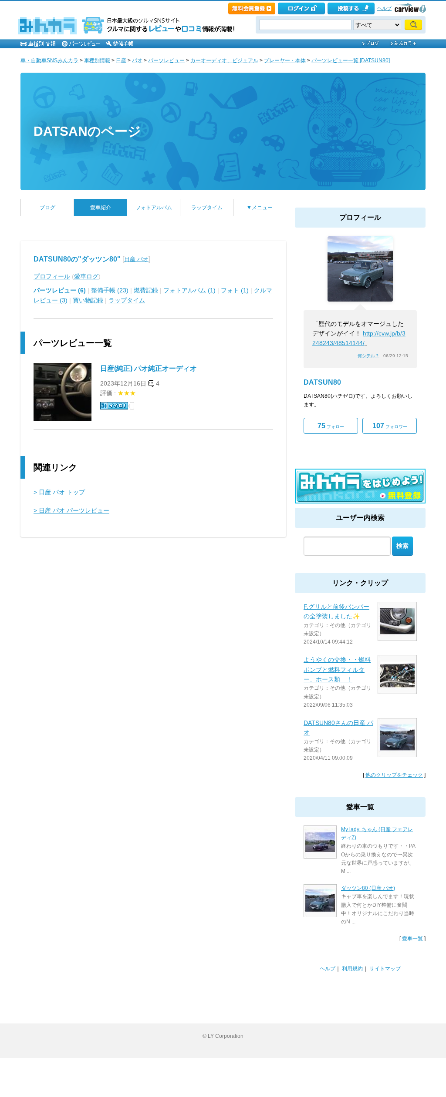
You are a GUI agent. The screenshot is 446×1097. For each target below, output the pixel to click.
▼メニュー (260, 208)
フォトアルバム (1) (189, 290)
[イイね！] (114, 405)
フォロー (331, 425)
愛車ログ (86, 276)
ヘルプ (384, 8)
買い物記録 (88, 300)
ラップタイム (207, 208)
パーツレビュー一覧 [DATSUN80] (350, 60)
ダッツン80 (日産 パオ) (368, 888)
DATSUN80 (322, 382)
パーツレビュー (166, 60)
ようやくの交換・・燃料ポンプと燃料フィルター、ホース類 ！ (337, 669)
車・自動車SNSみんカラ (49, 60)
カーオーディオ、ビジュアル (224, 60)
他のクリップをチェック (394, 775)
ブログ (47, 208)
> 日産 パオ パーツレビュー (71, 510)
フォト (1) (235, 290)
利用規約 (352, 969)
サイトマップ (385, 969)
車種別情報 (97, 60)
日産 (121, 60)
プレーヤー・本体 (285, 60)
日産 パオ (136, 259)
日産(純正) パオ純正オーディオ (148, 368)
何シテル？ (368, 355)
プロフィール (52, 276)
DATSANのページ (87, 131)
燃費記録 (146, 290)
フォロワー (389, 425)
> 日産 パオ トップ (59, 492)
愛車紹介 (100, 208)
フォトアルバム (153, 208)
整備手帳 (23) (109, 290)
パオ (137, 60)
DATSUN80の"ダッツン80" (77, 259)
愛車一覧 (412, 939)
